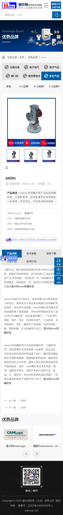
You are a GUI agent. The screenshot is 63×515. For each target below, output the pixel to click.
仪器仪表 (15, 67)
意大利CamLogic (16, 446)
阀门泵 (14, 76)
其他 (8, 86)
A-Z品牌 (23, 86)
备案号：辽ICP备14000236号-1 (35, 505)
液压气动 (54, 67)
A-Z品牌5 (39, 86)
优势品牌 (33, 57)
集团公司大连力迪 (56, 5)
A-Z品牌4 (54, 86)
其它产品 (54, 76)
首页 (21, 57)
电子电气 (34, 67)
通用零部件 (34, 76)
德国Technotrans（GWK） (47, 446)
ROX (23, 400)
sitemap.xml (31, 510)
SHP (23, 407)
